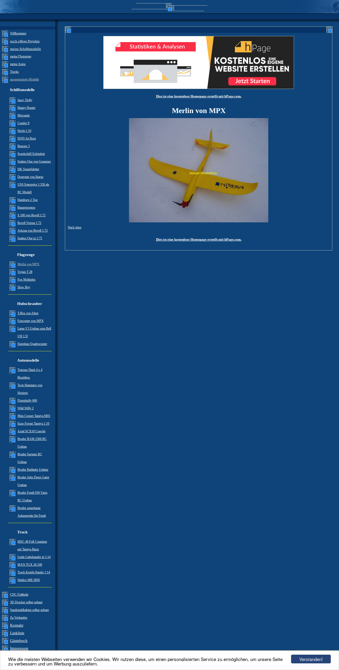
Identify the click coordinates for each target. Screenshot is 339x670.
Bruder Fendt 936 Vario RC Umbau (32, 496)
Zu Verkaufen (18, 617)
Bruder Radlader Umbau (32, 469)
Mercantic (23, 115)
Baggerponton (26, 207)
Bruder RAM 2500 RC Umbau (32, 442)
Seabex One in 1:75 (29, 238)
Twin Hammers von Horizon (29, 389)
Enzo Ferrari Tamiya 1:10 (33, 423)
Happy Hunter (26, 108)
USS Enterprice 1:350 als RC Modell (33, 188)
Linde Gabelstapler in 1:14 (34, 557)
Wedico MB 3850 (28, 580)
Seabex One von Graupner (34, 161)
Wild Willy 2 (25, 408)
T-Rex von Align (27, 313)
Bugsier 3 (23, 146)
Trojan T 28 (24, 272)
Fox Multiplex (26, 279)
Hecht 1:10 (24, 131)
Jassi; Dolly (24, 100)
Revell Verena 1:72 (29, 223)
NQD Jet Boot (26, 138)
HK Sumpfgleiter (28, 169)
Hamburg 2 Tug (27, 200)
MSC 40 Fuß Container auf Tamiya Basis (32, 545)
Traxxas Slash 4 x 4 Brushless (29, 373)
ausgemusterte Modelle (24, 79)
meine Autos (18, 64)
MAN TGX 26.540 (29, 564)
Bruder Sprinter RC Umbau (29, 458)
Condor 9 (23, 123)
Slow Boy (23, 287)
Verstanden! (311, 659)
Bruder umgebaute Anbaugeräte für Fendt (31, 512)
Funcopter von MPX (30, 321)
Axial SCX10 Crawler (31, 431)
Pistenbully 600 (27, 400)
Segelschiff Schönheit (31, 154)
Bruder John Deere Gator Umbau (33, 481)
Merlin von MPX (28, 264)
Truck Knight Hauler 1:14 (33, 572)
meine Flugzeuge (20, 56)
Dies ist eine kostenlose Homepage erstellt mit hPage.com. (199, 96)
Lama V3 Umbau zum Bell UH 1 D (34, 332)
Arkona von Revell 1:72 (32, 230)
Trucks (14, 72)
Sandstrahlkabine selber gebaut (29, 610)
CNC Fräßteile (19, 594)
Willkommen (18, 33)
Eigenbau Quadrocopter (32, 344)
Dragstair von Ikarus (30, 177)
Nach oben (74, 227)
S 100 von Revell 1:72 (31, 215)
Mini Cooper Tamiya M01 (33, 416)
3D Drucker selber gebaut (26, 602)
